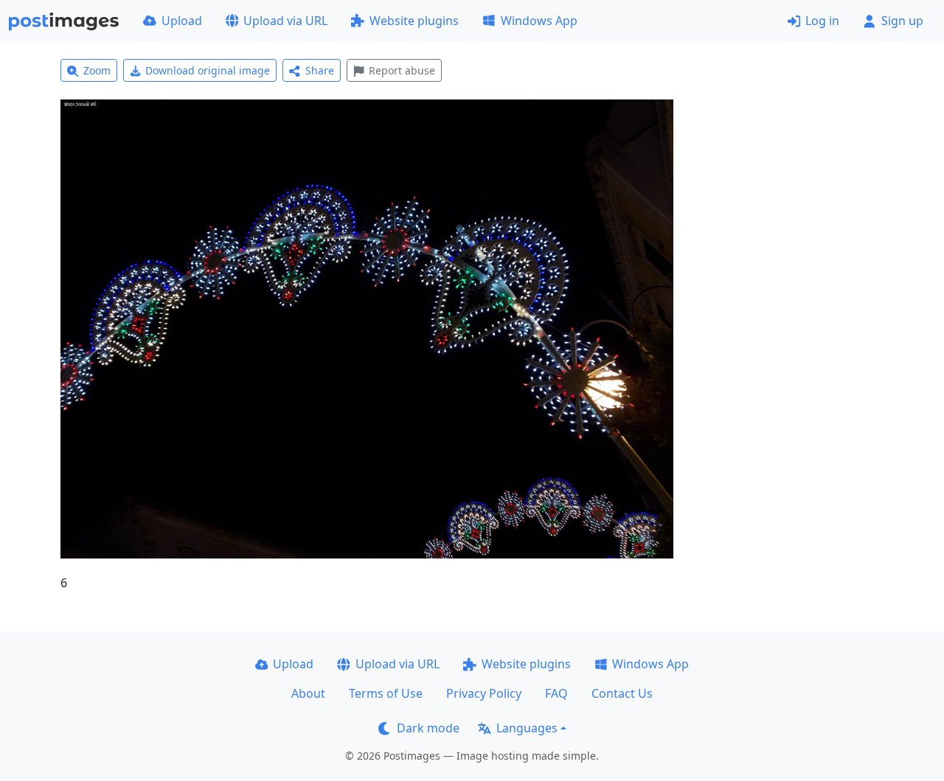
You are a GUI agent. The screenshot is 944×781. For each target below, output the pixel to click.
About (308, 693)
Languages (527, 728)
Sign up (902, 21)
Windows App (539, 21)
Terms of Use (386, 693)
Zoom (97, 70)
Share (319, 70)
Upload (182, 21)
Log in (822, 21)
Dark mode (428, 728)
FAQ (556, 693)
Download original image (207, 70)
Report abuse (402, 70)
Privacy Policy (483, 693)
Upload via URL (285, 21)
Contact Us (622, 693)
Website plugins (414, 21)
